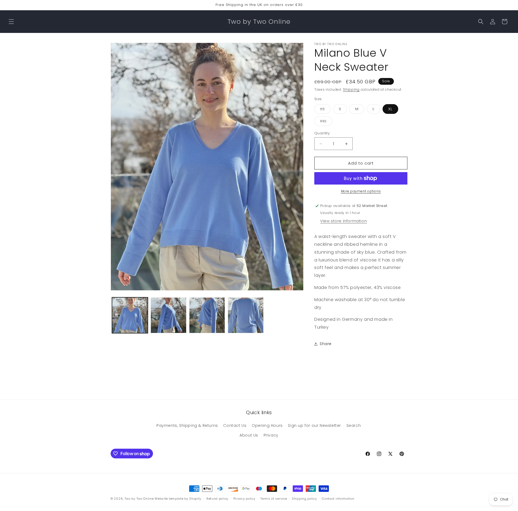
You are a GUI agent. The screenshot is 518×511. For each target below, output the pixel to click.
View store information (343, 221)
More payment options (361, 191)
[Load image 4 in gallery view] (246, 315)
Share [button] (326, 343)
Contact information (338, 498)
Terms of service (273, 498)
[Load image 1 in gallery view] (130, 315)
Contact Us (234, 425)
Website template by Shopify (178, 498)
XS (325, 110)
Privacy (271, 435)
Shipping (351, 89)
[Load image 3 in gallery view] (207, 315)
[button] (11, 22)
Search (353, 425)
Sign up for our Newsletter (314, 425)
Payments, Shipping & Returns (187, 425)
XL (390, 109)
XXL (326, 122)
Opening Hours (267, 425)
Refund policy (217, 498)
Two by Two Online (139, 498)
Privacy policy (244, 498)
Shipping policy (304, 498)
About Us (249, 435)
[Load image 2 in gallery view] (168, 315)
